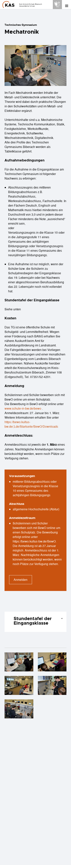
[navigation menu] (66, 5)
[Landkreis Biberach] (57, 4)
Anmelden (20, 580)
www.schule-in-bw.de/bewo (23, 408)
